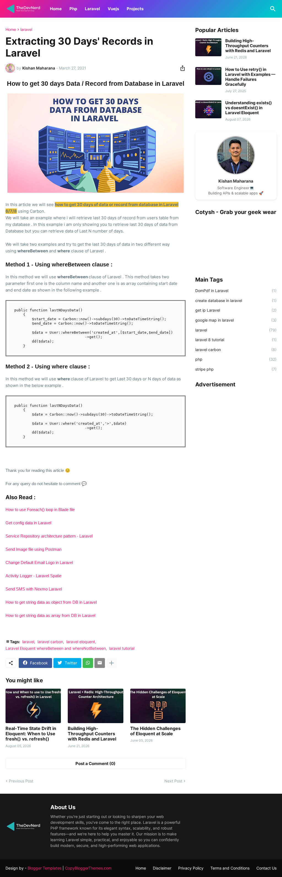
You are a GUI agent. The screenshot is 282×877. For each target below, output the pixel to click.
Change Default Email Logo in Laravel (39, 562)
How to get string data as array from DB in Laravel (50, 615)
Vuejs (113, 8)
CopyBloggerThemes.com (88, 868)
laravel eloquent (80, 641)
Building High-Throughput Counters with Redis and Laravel (92, 734)
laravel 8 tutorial (235, 339)
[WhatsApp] (88, 663)
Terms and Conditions (230, 868)
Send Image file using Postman (33, 549)
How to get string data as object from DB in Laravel (51, 602)
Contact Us (266, 868)
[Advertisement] (235, 427)
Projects (135, 8)
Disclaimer (162, 868)
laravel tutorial (121, 648)
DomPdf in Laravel (235, 290)
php (235, 359)
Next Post (173, 781)
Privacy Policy (191, 868)
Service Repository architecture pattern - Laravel (49, 536)
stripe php (235, 369)
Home (56, 8)
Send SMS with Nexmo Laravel (34, 589)
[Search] (271, 9)
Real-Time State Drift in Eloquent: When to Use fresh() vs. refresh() (31, 734)
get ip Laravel (235, 310)
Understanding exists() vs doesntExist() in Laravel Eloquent (248, 107)
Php (73, 8)
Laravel (92, 8)
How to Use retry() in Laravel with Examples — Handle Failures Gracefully (250, 77)
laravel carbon (50, 641)
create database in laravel (235, 300)
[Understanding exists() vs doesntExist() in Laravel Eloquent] (208, 109)
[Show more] (111, 663)
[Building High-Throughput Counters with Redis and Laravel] (95, 706)
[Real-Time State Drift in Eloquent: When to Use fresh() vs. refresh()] (33, 706)
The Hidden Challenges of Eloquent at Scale (155, 731)
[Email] (99, 663)
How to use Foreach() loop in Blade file (40, 509)
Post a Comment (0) (95, 763)
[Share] (181, 68)
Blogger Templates (44, 868)
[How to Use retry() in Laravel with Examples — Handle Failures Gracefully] (208, 76)
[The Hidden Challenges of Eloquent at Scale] (158, 706)
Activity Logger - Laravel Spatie (33, 575)
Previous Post (21, 781)
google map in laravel (235, 320)
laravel (26, 29)
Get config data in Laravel (28, 522)
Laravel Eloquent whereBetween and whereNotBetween (56, 648)
